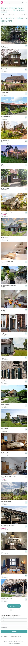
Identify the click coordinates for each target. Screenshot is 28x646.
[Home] (1, 636)
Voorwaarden (11, 641)
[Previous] (2, 34)
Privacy (5, 641)
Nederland (3, 12)
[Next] (25, 34)
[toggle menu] (26, 2)
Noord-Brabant (20, 10)
